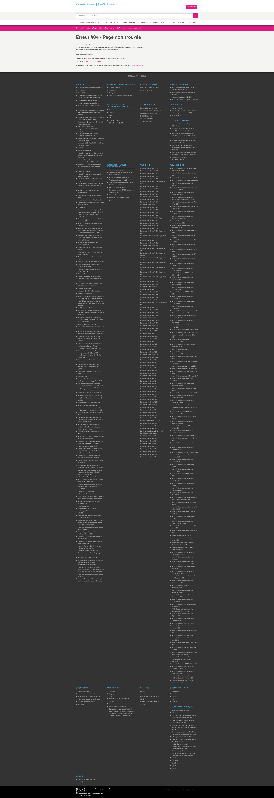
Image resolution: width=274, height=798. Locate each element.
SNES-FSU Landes (146, 116)
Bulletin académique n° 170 (149, 202)
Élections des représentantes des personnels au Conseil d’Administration (90, 161)
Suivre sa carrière (114, 88)
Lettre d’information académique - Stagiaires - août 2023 (183, 222)
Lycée (110, 115)
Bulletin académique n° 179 (149, 226)
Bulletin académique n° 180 (149, 228)
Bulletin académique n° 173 (149, 210)
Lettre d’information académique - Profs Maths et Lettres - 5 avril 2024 (184, 312)
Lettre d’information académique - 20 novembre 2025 (183, 591)
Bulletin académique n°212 (148, 363)
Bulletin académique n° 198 (149, 326)
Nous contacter (176, 116)
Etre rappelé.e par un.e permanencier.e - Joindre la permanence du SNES (184, 112)
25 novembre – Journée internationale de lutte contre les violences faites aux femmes (91, 113)
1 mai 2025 (81, 90)
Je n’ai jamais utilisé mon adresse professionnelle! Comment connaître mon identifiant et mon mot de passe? (184, 136)
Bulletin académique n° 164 (149, 186)
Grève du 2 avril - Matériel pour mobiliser (90, 262)
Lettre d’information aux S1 (180, 349)
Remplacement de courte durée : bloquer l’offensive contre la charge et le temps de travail (90, 186)
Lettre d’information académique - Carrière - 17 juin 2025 (183, 522)
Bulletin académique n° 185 (149, 284)
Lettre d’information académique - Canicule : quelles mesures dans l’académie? (183, 659)
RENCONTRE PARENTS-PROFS (150, 88)
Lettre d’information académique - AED (184, 178)
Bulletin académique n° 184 (149, 282)
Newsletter (81, 704)
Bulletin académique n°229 (148, 407)
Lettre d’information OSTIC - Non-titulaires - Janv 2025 (183, 432)
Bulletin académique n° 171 (149, 205)
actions (142, 704)
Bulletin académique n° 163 (149, 179)
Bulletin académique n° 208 (149, 352)
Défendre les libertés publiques (87, 494)
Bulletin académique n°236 (148, 426)
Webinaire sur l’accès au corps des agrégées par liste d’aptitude (182, 610)
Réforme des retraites (116, 195)
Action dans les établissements (119, 177)
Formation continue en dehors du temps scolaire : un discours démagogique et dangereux (90, 155)
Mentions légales (185, 790)
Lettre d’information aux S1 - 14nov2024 (184, 393)
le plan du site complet (92, 61)
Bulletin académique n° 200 (149, 331)
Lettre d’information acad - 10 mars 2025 (185, 452)
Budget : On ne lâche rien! (86, 491)
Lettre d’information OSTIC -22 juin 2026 (185, 664)
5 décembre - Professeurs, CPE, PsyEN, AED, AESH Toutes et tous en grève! (90, 97)
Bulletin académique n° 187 (149, 289)
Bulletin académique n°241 (148, 444)
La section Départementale (180, 710)
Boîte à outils (176, 691)
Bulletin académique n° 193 (149, 310)
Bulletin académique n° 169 (149, 199)
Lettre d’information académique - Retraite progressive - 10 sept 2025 (183, 563)
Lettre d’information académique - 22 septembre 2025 (183, 572)
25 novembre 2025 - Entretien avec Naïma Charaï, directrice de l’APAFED (91, 118)
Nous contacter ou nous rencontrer (89, 697)
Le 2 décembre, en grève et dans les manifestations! (89, 502)
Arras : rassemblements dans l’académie (90, 200)
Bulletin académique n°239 (148, 439)
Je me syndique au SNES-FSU (87, 324)
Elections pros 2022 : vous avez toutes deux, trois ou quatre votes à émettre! (184, 154)
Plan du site (195, 790)
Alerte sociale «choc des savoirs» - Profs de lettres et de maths (90, 265)
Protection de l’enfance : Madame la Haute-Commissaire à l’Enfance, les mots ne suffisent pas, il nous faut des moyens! (91, 569)
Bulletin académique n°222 (148, 392)
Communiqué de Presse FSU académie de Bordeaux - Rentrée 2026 (91, 533)
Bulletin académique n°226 (148, 400)
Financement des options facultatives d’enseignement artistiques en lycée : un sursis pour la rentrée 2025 (90, 420)
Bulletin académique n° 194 (149, 313)
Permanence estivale (84, 150)
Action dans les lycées (116, 170)
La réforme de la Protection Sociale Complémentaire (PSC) (89, 428)
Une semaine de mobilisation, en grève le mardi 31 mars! (91, 554)
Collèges (174, 768)
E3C (110, 200)
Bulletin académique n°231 (148, 418)
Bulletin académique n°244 (148, 452)
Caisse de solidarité (84, 172)
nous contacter (137, 65)
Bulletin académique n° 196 (149, 318)
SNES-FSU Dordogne (147, 121)
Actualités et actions (84, 691)
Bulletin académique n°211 (148, 360)
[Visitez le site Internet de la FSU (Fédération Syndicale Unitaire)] (89, 793)
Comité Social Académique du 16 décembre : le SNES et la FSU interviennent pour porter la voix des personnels (89, 354)
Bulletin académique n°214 (148, 368)
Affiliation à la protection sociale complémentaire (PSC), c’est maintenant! (91, 466)
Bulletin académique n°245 (148, 454)
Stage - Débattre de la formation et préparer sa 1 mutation (183, 89)
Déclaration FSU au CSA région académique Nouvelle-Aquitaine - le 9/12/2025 (89, 511)
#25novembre (82, 207)
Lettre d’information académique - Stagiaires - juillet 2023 (183, 217)
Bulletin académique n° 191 (149, 300)
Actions (111, 701)
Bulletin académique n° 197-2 (149, 321)
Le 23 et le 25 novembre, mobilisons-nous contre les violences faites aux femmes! (91, 333)
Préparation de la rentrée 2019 (118, 180)
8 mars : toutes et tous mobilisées (88, 103)
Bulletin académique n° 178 (149, 223)
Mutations (112, 90)
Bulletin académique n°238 (148, 436)
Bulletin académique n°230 (148, 410)
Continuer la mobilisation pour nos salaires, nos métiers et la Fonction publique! (89, 338)
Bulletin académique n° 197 (149, 323)
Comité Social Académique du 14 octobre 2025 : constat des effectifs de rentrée (91, 498)
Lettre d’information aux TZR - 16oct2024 (185, 376)
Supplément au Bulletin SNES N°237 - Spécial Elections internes (152, 432)
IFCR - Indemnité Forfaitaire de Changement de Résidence (88, 135)
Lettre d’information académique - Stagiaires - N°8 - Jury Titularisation (183, 198)
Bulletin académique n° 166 (149, 192)
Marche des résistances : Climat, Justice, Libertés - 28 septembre (90, 481)
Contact (142, 691)
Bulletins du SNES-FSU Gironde (119, 699)
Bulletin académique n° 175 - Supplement (153, 218)
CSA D (142, 699)
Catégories (112, 93)
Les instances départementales (87, 694)
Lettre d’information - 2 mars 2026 (183, 623)
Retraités (80, 782)
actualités (143, 694)
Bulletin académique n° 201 (149, 334)
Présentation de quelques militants (89, 699)
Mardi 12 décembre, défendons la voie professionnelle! (90, 225)
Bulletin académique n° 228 (149, 405)
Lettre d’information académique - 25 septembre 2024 (183, 353)
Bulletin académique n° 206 (149, 347)
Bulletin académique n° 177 (149, 221)
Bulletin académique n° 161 (149, 174)
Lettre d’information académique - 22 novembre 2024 (183, 397)
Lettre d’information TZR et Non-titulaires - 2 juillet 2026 (182, 668)
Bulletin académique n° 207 (149, 349)
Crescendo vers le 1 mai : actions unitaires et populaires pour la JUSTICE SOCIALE (184, 727)
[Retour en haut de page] (8, 790)
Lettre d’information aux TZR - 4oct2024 (184, 369)
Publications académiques (180, 157)
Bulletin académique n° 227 (149, 402)
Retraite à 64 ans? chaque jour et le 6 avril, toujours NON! (183, 721)
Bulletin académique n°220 (148, 386)
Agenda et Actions (177, 694)
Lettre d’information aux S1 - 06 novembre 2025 (181, 586)
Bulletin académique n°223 (148, 394)
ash (110, 118)
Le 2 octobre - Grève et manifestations (90, 477)
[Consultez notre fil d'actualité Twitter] (161, 790)
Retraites (112, 704)
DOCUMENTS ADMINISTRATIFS (150, 702)
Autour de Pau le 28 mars (117, 187)
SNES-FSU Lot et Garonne (148, 114)
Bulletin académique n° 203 (149, 339)
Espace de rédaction (85, 795)
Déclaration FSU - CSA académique (89, 403)
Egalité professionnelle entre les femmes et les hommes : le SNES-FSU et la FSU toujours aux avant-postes (90, 522)
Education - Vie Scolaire (116, 123)
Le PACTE (81, 148)
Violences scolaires (115, 110)
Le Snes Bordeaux (177, 108)
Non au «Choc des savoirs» (86, 274)
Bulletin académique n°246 (148, 457)
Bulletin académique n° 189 (149, 295)
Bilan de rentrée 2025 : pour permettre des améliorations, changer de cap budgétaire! (90, 486)
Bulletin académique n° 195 (149, 315)
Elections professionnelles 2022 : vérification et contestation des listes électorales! (183, 148)
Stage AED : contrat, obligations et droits (185, 100)
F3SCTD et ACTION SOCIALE (149, 697)
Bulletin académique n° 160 (149, 171)
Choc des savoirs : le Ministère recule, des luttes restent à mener (91, 361)
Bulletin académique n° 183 (149, 246)
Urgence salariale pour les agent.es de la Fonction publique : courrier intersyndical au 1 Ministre (90, 562)
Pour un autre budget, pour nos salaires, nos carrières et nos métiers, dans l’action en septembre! (90, 451)
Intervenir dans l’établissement (119, 198)
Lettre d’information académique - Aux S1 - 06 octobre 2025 (184, 577)
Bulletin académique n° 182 (149, 243)
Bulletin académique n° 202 (149, 336)
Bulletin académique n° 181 (149, 241)
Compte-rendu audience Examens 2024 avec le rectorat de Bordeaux (90, 285)
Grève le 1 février (83, 240)
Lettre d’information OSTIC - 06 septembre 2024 (181, 341)
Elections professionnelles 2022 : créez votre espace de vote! (184, 142)
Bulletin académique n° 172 (149, 207)
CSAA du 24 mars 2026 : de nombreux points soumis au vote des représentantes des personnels (89, 548)
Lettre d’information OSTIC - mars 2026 (184, 635)
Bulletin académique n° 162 (149, 176)
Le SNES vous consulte (85, 294)
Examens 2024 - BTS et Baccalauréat (89, 291)
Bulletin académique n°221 (148, 389)
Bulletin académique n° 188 (149, 292)
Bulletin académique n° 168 (149, 197)
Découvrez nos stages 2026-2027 (182, 97)
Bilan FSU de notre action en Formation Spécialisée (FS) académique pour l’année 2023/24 (91, 303)
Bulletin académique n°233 (148, 413)
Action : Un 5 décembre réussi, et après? (90, 343)
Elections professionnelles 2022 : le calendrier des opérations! (183, 130)
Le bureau (175, 713)
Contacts (174, 702)
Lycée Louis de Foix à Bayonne (87, 405)
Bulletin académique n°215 (148, 373)
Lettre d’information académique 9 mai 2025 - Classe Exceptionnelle (184, 499)
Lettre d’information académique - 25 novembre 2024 (183, 401)
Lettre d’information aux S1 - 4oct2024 (184, 366)
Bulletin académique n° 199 (149, 328)
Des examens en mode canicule (87, 446)
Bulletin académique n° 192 (149, 307)
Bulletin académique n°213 (148, 365)
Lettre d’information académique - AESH (185, 180)
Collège (111, 113)
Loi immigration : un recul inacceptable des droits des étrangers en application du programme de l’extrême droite (90, 231)
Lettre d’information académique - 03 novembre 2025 (183, 582)
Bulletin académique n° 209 (149, 355)
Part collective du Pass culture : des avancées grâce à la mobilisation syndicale (89, 367)
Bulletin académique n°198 (148, 371)
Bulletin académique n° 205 (149, 344)
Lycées (174, 766)
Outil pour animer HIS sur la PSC (88, 558)
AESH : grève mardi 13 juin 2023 (182, 737)
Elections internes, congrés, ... (87, 780)
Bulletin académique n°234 (148, 415)
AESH (173, 699)
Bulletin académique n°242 (148, 446)
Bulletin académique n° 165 (149, 189)
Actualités (112, 691)
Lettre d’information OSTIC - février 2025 (185, 436)
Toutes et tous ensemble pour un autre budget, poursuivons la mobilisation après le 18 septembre (90, 472)
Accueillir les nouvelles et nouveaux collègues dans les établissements (89, 457)
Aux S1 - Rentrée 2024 (85, 308)
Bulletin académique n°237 (148, 428)
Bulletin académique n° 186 (149, 287)
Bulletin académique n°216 (148, 376)
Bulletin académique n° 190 (149, 297)
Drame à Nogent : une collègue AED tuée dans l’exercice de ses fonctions (90, 442)
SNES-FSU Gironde (146, 119)
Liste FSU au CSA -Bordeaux (180, 160)
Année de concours (146, 90)
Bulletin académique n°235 (148, 423)
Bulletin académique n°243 (148, 449)
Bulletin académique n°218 (148, 381)
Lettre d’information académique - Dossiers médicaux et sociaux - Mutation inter (184, 407)
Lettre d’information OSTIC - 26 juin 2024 (185, 330)
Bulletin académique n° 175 (149, 215)
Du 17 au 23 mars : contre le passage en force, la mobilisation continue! (184, 716)
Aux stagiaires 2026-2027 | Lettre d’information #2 (182, 682)
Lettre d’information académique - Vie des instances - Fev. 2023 (184, 169)
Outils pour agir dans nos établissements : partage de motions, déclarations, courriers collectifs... (183, 753)
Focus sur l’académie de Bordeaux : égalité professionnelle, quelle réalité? (90, 380)
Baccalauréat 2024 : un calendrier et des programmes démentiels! (90, 180)
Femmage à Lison (83, 506)
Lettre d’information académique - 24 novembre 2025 (183, 596)
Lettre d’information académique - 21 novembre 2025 (183, 601)
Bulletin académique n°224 (148, 397)
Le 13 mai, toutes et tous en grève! (89, 424)
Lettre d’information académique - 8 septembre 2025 (183, 553)
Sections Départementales (148, 108)
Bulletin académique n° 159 (149, 168)
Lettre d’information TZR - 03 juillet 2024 (184, 332)
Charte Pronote (83, 376)
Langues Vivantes (114, 121)
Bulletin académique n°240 (148, 441)
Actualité (174, 758)
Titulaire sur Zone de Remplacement (120, 96)
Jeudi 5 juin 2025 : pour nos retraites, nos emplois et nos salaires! (91, 438)
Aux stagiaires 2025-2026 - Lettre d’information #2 (182, 549)
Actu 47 (174, 697)
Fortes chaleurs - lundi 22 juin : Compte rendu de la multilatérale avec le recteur (90, 580)
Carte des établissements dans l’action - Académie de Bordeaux (121, 184)
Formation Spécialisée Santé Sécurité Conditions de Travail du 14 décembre (90, 236)
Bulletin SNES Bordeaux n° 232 (150, 421)
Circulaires (175, 761)
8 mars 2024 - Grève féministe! (87, 100)
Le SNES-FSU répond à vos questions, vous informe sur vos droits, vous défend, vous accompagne (91, 319)
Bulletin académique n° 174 (149, 213)
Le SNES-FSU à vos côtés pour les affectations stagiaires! (182, 544)
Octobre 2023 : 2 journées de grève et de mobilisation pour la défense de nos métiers (90, 167)
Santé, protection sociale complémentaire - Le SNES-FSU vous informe (89, 129)
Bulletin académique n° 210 (149, 357)
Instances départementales (117, 707)
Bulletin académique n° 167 (149, 194)
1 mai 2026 (81, 93)
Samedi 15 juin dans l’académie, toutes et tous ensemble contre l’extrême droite (91, 297)
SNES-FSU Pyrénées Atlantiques (150, 111)
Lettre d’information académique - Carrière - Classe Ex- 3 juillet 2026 (183, 677)
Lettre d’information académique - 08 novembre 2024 (183, 385)
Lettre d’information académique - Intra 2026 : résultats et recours (184, 653)
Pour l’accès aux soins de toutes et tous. (90, 393)
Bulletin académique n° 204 (149, 342)
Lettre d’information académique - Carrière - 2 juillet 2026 (183, 672)
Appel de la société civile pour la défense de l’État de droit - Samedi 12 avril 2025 (90, 409)
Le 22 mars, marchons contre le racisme (90, 395)
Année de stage (145, 93)
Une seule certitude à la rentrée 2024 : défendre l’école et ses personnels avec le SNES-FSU (91, 313)
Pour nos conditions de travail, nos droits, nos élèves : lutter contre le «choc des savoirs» (90, 279)
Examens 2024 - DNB (84, 289)
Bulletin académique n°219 (148, 384)
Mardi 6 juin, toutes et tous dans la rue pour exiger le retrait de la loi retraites (184, 733)
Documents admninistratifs (86, 702)
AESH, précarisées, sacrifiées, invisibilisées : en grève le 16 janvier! (89, 347)
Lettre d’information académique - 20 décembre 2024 (183, 422)
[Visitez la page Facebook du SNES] (159, 790)
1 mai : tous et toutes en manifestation (90, 88)
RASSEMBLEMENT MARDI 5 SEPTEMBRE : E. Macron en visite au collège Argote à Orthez (184, 746)
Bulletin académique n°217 (148, 378)
